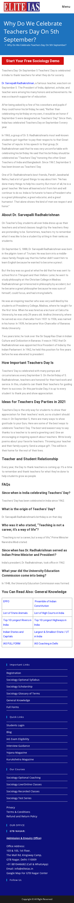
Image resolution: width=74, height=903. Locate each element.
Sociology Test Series (18, 798)
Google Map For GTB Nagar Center (27, 873)
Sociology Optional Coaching (23, 777)
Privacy (10, 807)
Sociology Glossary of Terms (23, 693)
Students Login (15, 725)
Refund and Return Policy (21, 816)
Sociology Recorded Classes (23, 791)
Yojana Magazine (16, 752)
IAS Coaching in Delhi (46, 643)
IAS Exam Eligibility (17, 739)
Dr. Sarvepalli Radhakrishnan (18, 83)
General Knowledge (18, 700)
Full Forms (12, 707)
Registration (13, 673)
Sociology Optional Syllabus (23, 679)
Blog (9, 732)
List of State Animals (15, 613)
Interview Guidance (18, 745)
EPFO (6, 601)
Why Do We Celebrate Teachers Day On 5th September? (36, 45)
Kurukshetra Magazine (20, 759)
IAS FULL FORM (11, 643)
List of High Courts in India (49, 613)
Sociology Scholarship (19, 686)
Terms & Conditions (18, 812)
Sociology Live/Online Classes (24, 784)
